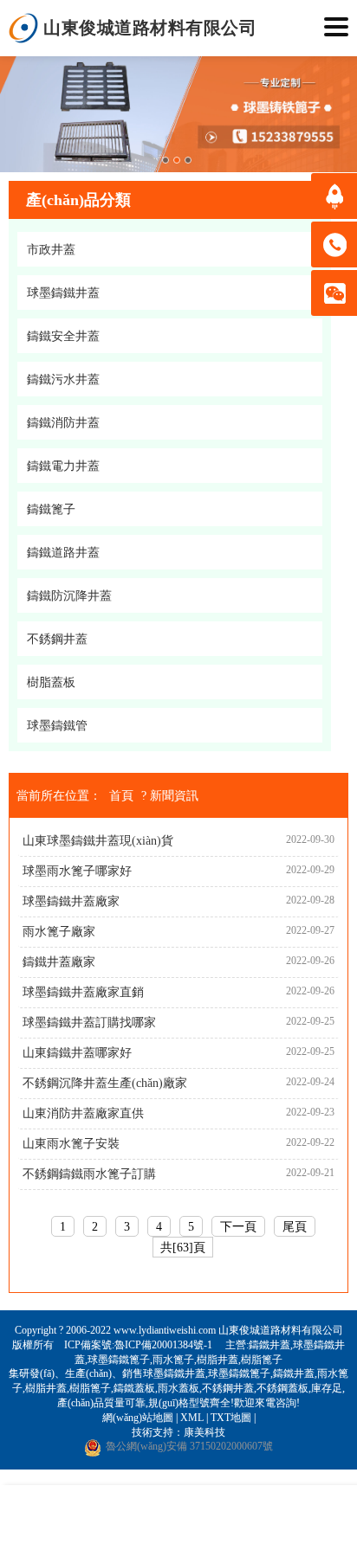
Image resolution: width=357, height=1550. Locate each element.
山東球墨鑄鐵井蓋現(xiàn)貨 (98, 840)
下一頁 (238, 1226)
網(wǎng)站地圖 (137, 1418)
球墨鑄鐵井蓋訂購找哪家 (89, 1022)
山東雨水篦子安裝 (71, 1143)
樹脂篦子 (261, 1360)
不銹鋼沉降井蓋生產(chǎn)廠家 (105, 1083)
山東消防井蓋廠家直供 (83, 1113)
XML (192, 1418)
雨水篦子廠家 (59, 931)
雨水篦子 (173, 1360)
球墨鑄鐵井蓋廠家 (71, 901)
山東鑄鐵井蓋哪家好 (77, 1052)
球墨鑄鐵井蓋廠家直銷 (83, 992)
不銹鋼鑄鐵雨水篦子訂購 (89, 1173)
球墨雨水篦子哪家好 (77, 871)
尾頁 (294, 1226)
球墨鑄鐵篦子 (119, 1360)
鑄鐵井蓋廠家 (59, 961)
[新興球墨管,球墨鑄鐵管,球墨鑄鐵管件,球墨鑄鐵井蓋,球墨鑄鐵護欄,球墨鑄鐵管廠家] (24, 28)
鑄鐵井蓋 (269, 1345)
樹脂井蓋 (217, 1360)
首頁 (121, 795)
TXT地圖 (231, 1418)
